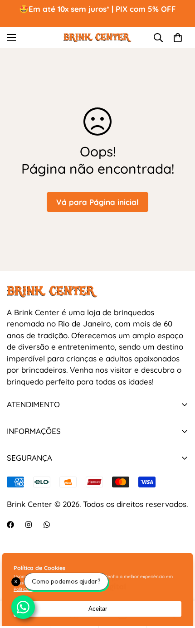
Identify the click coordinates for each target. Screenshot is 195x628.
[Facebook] (10, 524)
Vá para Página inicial (97, 202)
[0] (177, 37)
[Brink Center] (97, 37)
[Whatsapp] (46, 524)
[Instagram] (28, 524)
